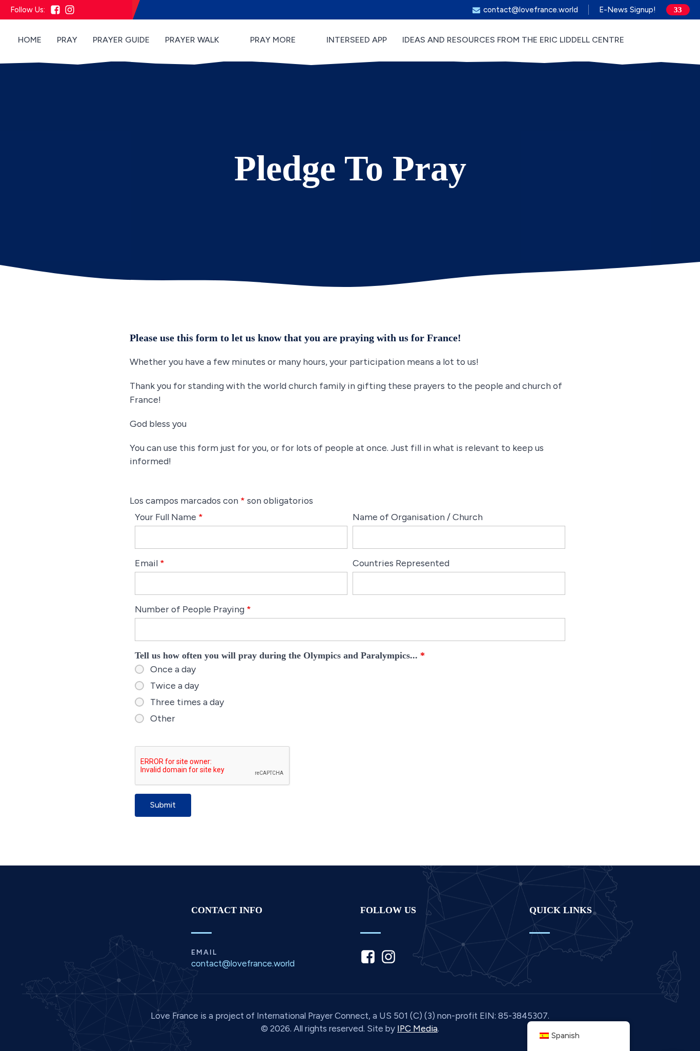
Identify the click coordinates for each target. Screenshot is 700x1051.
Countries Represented (401, 563)
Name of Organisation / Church (418, 516)
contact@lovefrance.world (530, 10)
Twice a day (174, 686)
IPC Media (417, 1028)
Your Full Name (169, 516)
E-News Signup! (627, 10)
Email (149, 563)
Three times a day (187, 702)
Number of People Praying (193, 609)
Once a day (173, 669)
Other (162, 718)
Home (30, 40)
